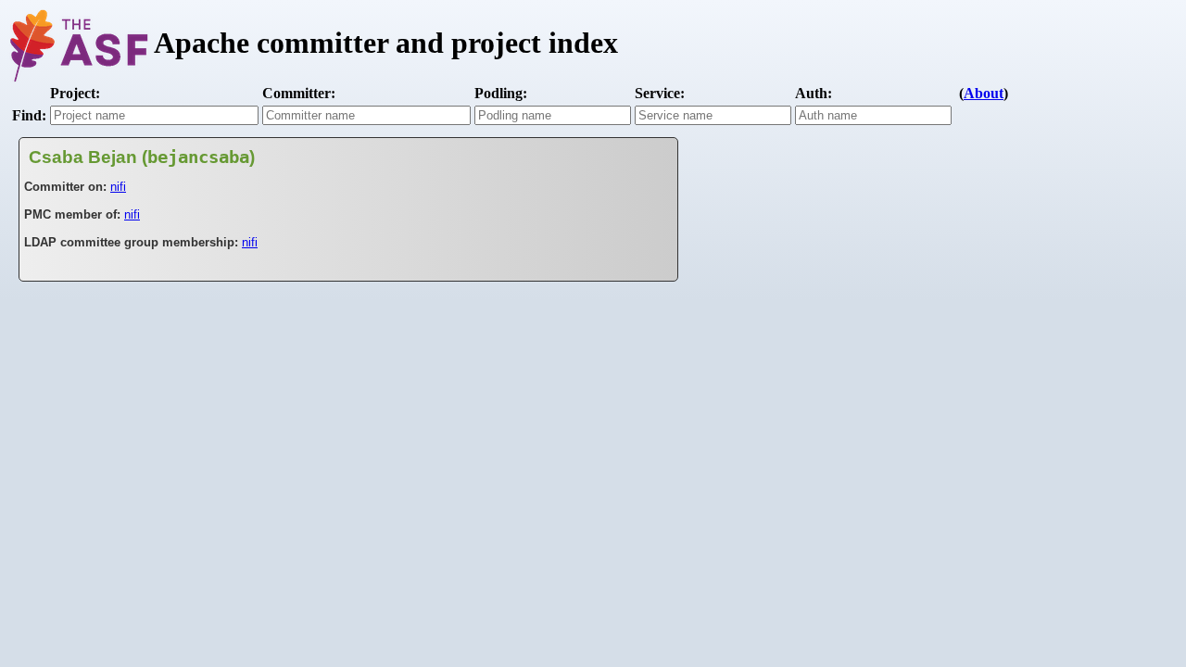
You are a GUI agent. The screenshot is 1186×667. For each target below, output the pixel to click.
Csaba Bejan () (142, 157)
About (983, 93)
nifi (118, 187)
